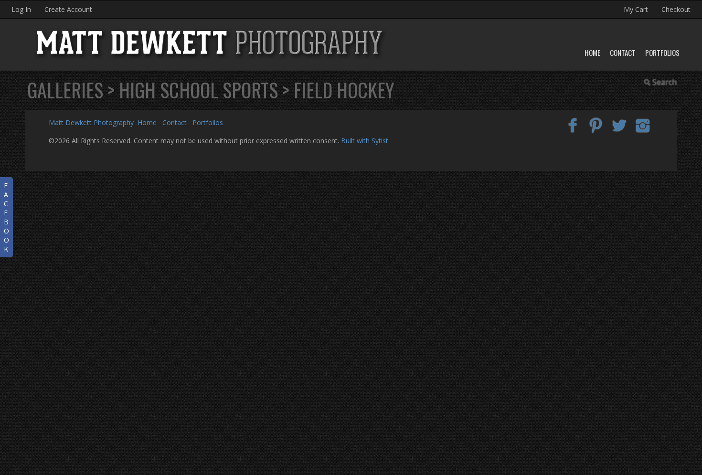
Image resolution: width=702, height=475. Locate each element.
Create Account (68, 9)
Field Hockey (344, 89)
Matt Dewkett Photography (91, 122)
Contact (623, 52)
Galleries (65, 89)
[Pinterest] (596, 125)
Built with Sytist (364, 140)
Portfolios (662, 52)
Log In (21, 9)
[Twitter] (619, 125)
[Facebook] (573, 125)
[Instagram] (642, 125)
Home (592, 52)
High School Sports (198, 89)
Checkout (676, 9)
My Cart (637, 9)
